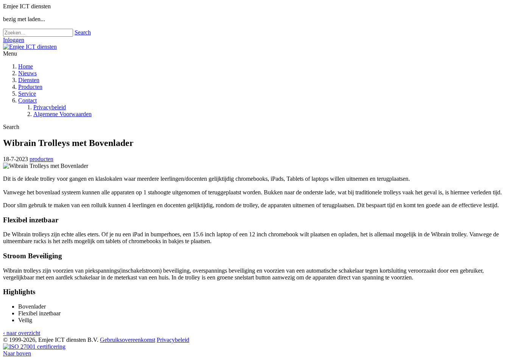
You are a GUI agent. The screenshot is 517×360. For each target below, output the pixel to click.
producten (41, 159)
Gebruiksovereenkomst (127, 340)
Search (83, 32)
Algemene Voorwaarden (62, 114)
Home (25, 66)
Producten (30, 87)
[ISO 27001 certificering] (34, 346)
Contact (27, 100)
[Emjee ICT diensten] (30, 46)
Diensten (28, 80)
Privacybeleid (49, 107)
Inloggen (13, 40)
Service (27, 93)
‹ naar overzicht (21, 333)
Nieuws (27, 73)
